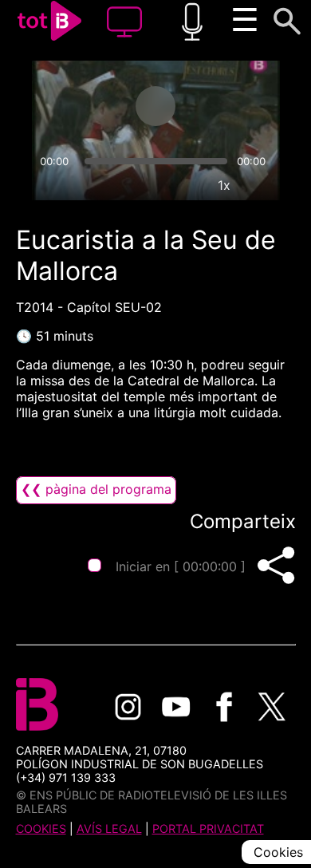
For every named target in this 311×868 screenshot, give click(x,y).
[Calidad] (187, 185)
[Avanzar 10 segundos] (218, 106)
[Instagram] (128, 707)
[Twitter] (272, 707)
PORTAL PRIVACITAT (208, 828)
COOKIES (41, 828)
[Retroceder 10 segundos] (92, 106)
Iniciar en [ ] (181, 566)
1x (224, 185)
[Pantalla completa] (261, 185)
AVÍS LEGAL (109, 828)
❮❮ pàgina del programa (96, 489)
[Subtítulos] (151, 185)
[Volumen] (51, 185)
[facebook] (224, 707)
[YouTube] (176, 707)
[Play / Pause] (155, 106)
